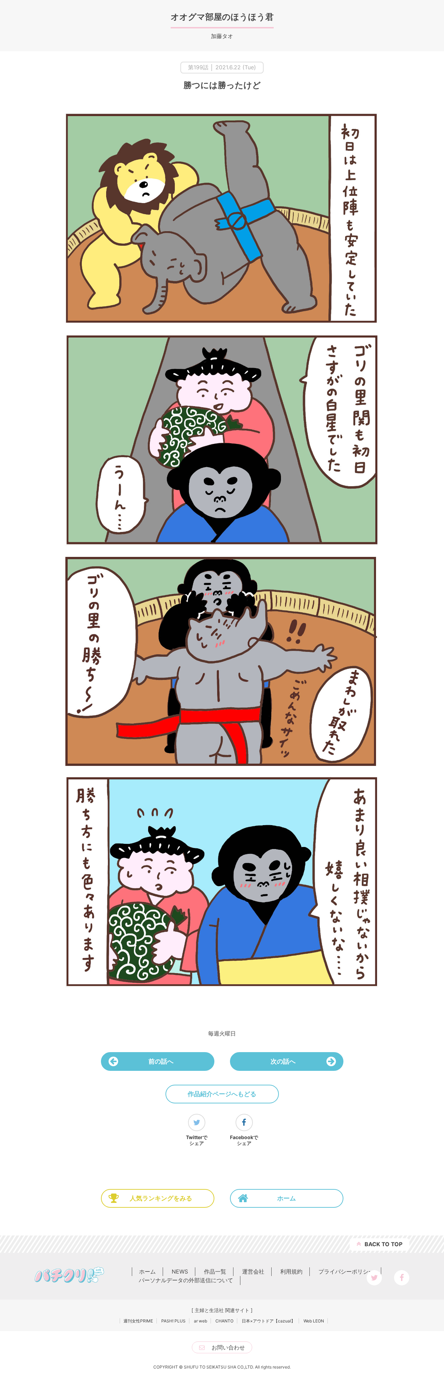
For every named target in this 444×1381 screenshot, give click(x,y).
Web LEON (314, 1320)
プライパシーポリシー (346, 1271)
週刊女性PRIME (138, 1320)
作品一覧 (215, 1271)
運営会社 (253, 1271)
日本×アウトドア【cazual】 (268, 1320)
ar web (200, 1320)
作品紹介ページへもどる (222, 1094)
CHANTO (224, 1320)
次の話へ (283, 1061)
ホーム (286, 1198)
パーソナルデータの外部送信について (186, 1280)
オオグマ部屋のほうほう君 (222, 17)
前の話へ (160, 1061)
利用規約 (291, 1271)
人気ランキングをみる (161, 1198)
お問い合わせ (228, 1347)
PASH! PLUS (173, 1320)
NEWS (180, 1271)
